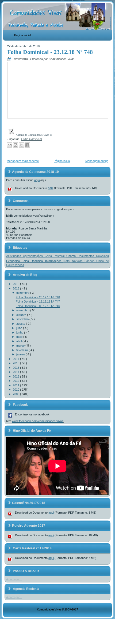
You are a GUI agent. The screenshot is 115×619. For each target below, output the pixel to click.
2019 (16, 283)
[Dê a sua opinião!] (15, 145)
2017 (16, 358)
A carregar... (14, 579)
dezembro (23, 292)
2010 (16, 389)
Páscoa (90, 261)
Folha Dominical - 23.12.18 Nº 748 (50, 52)
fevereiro (22, 350)
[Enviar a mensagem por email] (9, 145)
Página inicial (22, 35)
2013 (16, 376)
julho (19, 328)
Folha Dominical (31, 139)
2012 (16, 380)
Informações (54, 261)
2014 (16, 372)
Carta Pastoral (55, 255)
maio (19, 336)
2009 (16, 394)
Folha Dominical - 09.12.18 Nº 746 (38, 306)
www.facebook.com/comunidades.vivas (37, 421)
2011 (16, 385)
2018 (16, 288)
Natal (67, 261)
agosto (21, 323)
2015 (16, 367)
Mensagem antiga (96, 160)
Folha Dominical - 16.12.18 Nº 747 (38, 301)
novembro (23, 310)
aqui (37, 180)
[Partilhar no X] (21, 145)
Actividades (14, 255)
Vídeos (19, 265)
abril (19, 341)
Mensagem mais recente (23, 160)
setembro (22, 319)
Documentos (87, 255)
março (20, 345)
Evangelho (14, 261)
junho (20, 332)
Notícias (78, 261)
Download (102, 255)
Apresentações (34, 255)
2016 (16, 363)
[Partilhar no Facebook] (27, 145)
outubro (21, 314)
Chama (72, 255)
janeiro (21, 354)
